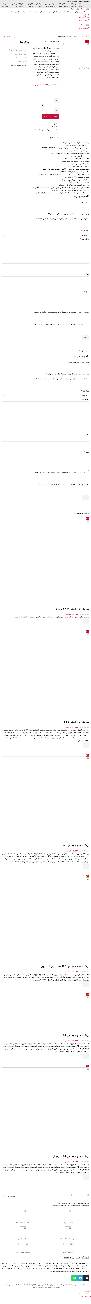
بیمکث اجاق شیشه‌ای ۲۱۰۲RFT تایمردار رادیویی (64, 967)
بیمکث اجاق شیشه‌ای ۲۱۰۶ (75, 1035)
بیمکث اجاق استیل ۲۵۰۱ (76, 722)
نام (87, 274)
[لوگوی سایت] (84, 9)
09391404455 (62, 1203)
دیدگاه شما (84, 239)
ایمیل (86, 292)
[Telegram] (80, 1278)
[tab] (86, 143)
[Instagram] (86, 1278)
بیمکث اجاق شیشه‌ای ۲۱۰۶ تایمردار (71, 1156)
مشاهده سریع (86, 627)
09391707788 (76, 1203)
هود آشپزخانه (79, 36)
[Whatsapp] (74, 1278)
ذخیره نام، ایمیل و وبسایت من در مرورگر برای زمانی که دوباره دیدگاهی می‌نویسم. (61, 312)
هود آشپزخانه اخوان (64, 36)
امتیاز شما (85, 231)
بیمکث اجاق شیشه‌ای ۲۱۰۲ (75, 845)
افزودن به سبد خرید (50, 116)
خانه (87, 36)
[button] (86, 621)
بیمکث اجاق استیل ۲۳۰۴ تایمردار (72, 609)
